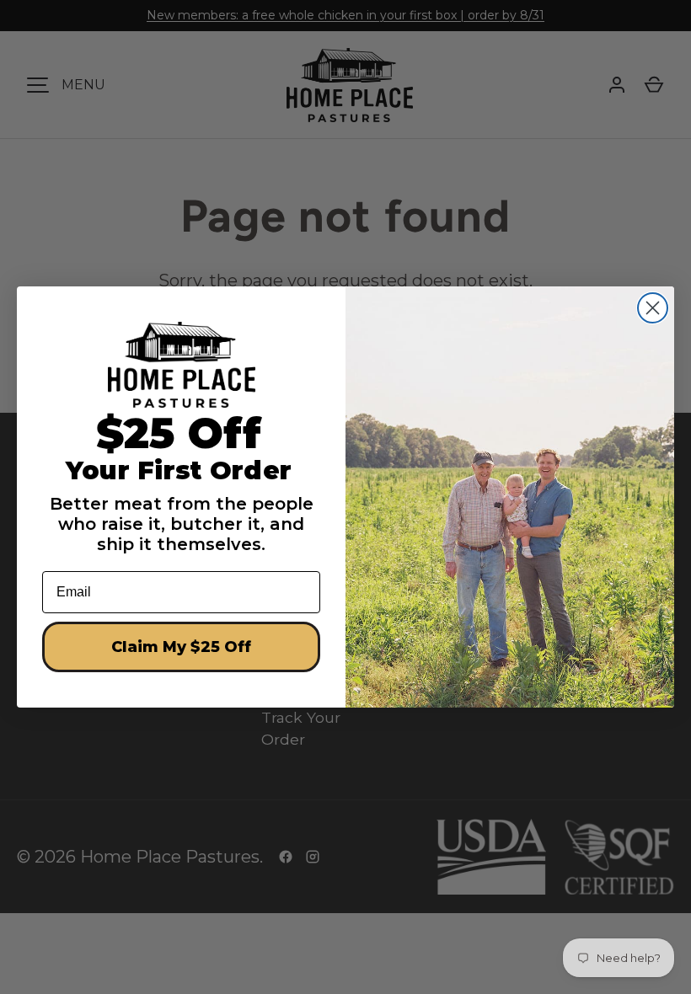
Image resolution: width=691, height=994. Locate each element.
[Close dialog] (652, 308)
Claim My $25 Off (181, 647)
